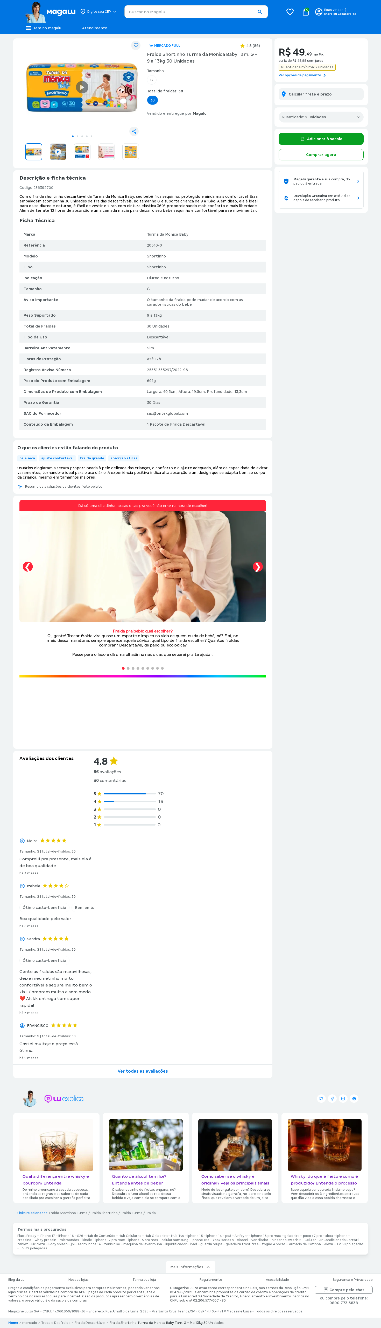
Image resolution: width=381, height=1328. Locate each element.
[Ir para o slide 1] (73, 136)
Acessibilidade (277, 1280)
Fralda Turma (132, 1213)
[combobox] (196, 11)
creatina (24, 1240)
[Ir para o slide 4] (87, 136)
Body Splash (58, 1244)
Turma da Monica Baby (167, 234)
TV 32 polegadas (33, 1248)
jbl (73, 1244)
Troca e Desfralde (55, 1323)
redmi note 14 (89, 1244)
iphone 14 (214, 1236)
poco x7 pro (312, 1236)
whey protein (45, 1240)
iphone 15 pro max (143, 1240)
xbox (329, 1236)
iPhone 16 (66, 1236)
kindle (87, 1240)
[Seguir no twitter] (321, 1098)
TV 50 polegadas (350, 1244)
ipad (193, 1244)
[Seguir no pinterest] (354, 1098)
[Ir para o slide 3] (82, 136)
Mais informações (186, 1267)
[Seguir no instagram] (343, 1098)
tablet (22, 1244)
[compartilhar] (134, 131)
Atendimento (94, 28)
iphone (342, 1236)
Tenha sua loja (144, 1280)
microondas (69, 1240)
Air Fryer (241, 1236)
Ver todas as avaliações (143, 1071)
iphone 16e (200, 1240)
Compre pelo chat (346, 1290)
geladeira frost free (242, 1244)
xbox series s (223, 1240)
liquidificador (176, 1244)
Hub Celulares (130, 1236)
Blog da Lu (16, 1280)
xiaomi (242, 1240)
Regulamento (211, 1280)
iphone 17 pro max (110, 1240)
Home (13, 1323)
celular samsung (174, 1240)
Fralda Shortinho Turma (68, 1213)
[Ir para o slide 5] (91, 136)
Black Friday (26, 1236)
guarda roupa (211, 1244)
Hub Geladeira (156, 1236)
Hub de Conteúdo (101, 1236)
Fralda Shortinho (104, 1213)
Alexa (328, 1244)
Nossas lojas (78, 1280)
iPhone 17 (47, 1236)
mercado (29, 1323)
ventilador (259, 1240)
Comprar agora (321, 155)
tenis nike (112, 1244)
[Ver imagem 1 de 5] (82, 87)
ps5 (228, 1236)
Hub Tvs (177, 1236)
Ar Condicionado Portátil (339, 1240)
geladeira (292, 1236)
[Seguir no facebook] (332, 1098)
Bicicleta (38, 1244)
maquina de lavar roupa (142, 1244)
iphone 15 (195, 1236)
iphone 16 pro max (266, 1236)
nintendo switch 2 (286, 1240)
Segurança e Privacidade (353, 1280)
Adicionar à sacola (324, 139)
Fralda (151, 1213)
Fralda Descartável (90, 1323)
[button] (260, 12)
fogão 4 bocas (274, 1244)
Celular (310, 1240)
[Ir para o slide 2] (77, 136)
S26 (80, 1236)
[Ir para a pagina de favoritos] (290, 11)
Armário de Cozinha (305, 1244)
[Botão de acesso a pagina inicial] (50, 11)
